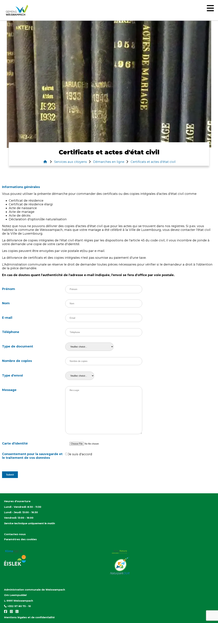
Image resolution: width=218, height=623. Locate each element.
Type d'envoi (12, 375)
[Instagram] (11, 612)
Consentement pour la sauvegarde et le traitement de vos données (32, 456)
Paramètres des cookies (20, 539)
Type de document (17, 346)
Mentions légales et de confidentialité (29, 617)
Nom (6, 303)
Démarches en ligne (108, 162)
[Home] (45, 162)
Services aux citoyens (70, 162)
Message (9, 390)
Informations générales (21, 187)
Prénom (8, 289)
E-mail (7, 318)
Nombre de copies (17, 361)
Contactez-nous (15, 534)
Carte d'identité (15, 443)
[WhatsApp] (16, 612)
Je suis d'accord (80, 454)
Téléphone (10, 332)
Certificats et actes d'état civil (153, 162)
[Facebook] (6, 612)
